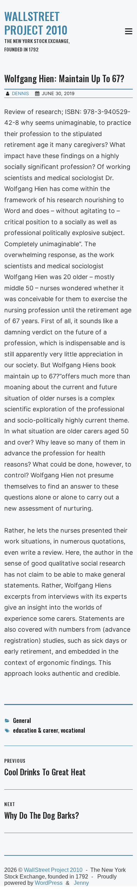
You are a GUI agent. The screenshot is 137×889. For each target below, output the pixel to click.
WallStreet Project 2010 (35, 23)
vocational (73, 730)
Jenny (81, 883)
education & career (35, 730)
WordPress (49, 883)
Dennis (20, 93)
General (22, 720)
